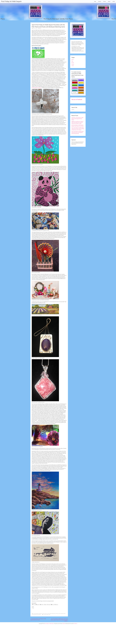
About (109, 1)
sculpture (39, 614)
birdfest (47, 614)
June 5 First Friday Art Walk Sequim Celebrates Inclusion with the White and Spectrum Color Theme (78, 128)
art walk (34, 613)
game (49, 613)
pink (37, 614)
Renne (40, 28)
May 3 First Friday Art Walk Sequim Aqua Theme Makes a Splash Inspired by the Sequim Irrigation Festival (59, 619)
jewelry (57, 613)
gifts (51, 613)
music (59, 613)
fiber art (46, 613)
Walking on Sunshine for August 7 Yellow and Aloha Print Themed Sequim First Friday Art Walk (78, 122)
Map (95, 1)
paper (64, 613)
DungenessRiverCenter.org (36, 87)
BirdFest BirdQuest (39, 613)
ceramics (43, 613)
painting (62, 613)
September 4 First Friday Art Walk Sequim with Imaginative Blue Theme (77, 118)
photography (34, 614)
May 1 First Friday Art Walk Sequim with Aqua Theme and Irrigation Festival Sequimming (78, 132)
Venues (99, 1)
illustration (54, 613)
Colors (114, 1)
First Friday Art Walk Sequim (11, 1)
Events (104, 1)
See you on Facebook (77, 99)
